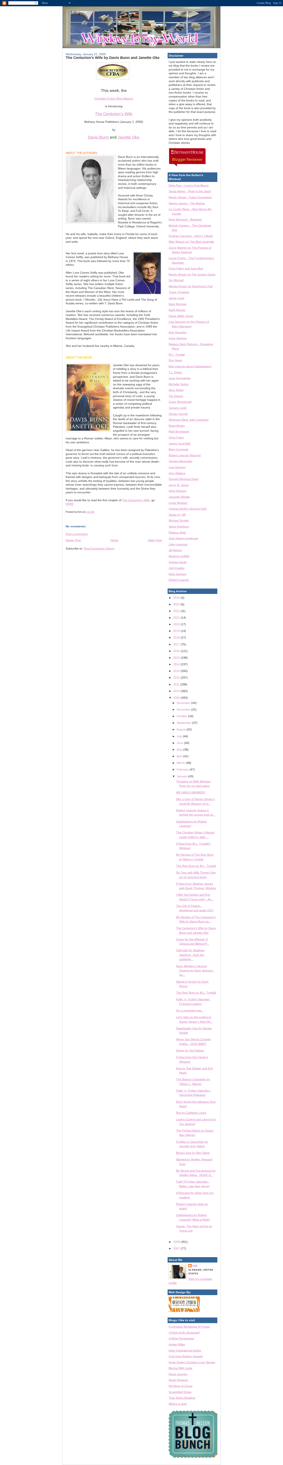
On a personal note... (190, 1010)
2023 (177, 604)
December (184, 702)
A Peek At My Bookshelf (184, 1332)
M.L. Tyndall (177, 354)
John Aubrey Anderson (183, 538)
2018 (177, 637)
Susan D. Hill (177, 514)
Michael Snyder (179, 520)
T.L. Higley (175, 372)
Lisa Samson (177, 467)
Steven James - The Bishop (187, 203)
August (181, 729)
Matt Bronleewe (179, 431)
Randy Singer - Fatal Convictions (190, 197)
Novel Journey (178, 1374)
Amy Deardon (178, 332)
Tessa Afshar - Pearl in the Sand (190, 191)
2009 (177, 697)
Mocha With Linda (180, 1368)
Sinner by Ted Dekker (190, 1050)
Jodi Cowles (176, 568)
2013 (177, 671)
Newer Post (73, 540)
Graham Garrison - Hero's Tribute (191, 236)
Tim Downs (176, 396)
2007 (177, 1248)
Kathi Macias (177, 310)
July (180, 736)
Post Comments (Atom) (99, 548)
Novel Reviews (178, 1380)
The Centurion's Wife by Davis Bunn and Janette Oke (113, 58)
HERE (70, 504)
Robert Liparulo (179, 579)
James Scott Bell (179, 443)
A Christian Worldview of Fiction (189, 1326)
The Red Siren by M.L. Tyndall (196, 866)
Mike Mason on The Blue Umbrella (191, 241)
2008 (177, 1241)
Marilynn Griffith (179, 556)
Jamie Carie (176, 298)
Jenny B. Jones (179, 485)
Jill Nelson (175, 550)
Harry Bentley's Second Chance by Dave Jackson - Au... (195, 970)
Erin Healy (175, 360)
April (180, 756)
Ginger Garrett (178, 414)
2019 (177, 631)
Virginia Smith (178, 562)
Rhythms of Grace (180, 1386)
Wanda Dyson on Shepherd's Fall (190, 286)
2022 (177, 611)
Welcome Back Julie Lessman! (189, 419)
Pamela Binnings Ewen (184, 479)
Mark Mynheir (178, 304)
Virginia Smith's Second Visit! (188, 508)
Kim (194, 1265)
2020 (177, 624)
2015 (177, 657)
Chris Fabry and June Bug (186, 268)
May (180, 749)
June (180, 743)
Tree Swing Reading (182, 1397)
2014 (177, 664)
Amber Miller (177, 1344)
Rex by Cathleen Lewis (191, 1112)
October (182, 716)
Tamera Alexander (180, 461)
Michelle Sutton (179, 384)
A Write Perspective (181, 1338)
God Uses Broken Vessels (186, 1356)
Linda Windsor (178, 503)
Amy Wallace (177, 473)
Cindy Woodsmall (180, 401)
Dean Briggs (177, 425)
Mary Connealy (179, 449)
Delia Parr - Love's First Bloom (189, 185)
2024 (177, 597)
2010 (177, 691)
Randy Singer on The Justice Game (192, 274)
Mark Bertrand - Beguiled (185, 219)
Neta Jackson (177, 574)
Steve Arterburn (179, 526)
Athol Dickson (177, 490)
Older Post (155, 540)
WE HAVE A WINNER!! (190, 792)
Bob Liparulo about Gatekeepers (190, 366)
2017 (177, 644)
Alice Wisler (176, 390)
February (183, 769)
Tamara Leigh (178, 408)
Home (114, 540)
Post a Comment (77, 534)
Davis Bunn (98, 137)
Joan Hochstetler (180, 378)
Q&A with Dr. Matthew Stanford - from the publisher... (190, 955)
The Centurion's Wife (113, 114)
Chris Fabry (176, 437)
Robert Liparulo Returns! (185, 455)
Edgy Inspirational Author (185, 1350)
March (181, 762)
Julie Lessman (178, 544)
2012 (177, 677)
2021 (177, 617)
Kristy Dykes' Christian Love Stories (192, 1362)
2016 (177, 651)
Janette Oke (128, 137)
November (184, 709)
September (184, 722)
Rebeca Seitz (177, 532)
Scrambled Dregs (180, 1392)
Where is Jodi (177, 1403)
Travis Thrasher (179, 292)
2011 (176, 684)
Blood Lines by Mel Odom (193, 1152)
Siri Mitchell (176, 280)
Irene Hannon (178, 338)
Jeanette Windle (179, 496)
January (182, 776)
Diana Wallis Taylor (181, 316)
